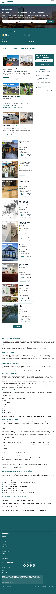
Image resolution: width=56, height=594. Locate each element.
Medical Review (5, 544)
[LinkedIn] (34, 565)
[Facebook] (24, 565)
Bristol (7, 41)
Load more (17, 326)
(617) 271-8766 (44, 61)
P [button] (25, 35)
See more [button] (37, 94)
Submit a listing (5, 555)
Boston (34, 39)
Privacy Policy (36, 586)
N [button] (22, 35)
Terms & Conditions (44, 586)
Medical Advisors (5, 546)
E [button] (8, 35)
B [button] (5, 35)
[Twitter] (31, 565)
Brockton (35, 41)
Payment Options (13, 76)
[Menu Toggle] (52, 1)
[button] (35, 17)
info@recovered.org (6, 570)
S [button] (28, 35)
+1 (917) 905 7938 (5, 572)
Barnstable (8, 39)
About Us (3, 539)
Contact (3, 548)
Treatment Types (6, 76)
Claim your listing (5, 558)
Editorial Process (5, 541)
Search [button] (50, 21)
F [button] (11, 35)
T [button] (31, 35)
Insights (3, 553)
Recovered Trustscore (6, 551)
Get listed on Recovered (9, 25)
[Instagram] (28, 565)
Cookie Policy (51, 586)
